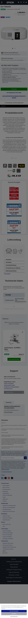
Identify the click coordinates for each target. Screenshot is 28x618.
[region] (14, 610)
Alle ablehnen (14, 613)
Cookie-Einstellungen (14, 616)
